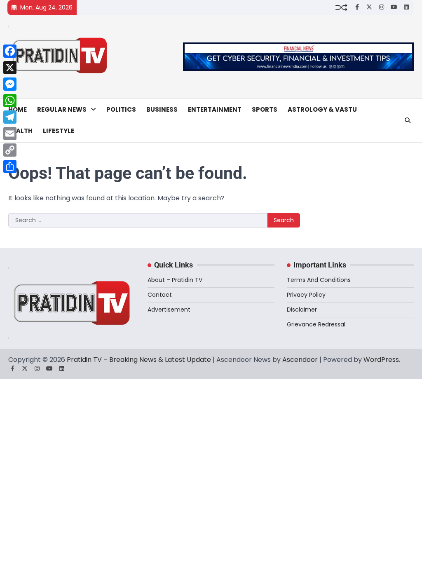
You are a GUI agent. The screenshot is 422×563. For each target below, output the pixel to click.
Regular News (62, 109)
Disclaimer (302, 309)
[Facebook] (10, 51)
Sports (264, 109)
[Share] (10, 166)
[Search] (407, 120)
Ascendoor (300, 359)
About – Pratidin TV (175, 280)
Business (162, 109)
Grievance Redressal (316, 324)
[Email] (10, 133)
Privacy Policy (306, 295)
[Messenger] (10, 84)
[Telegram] (10, 117)
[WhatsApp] (10, 100)
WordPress (381, 359)
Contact (160, 295)
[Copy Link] (10, 150)
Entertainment (214, 109)
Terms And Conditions (319, 280)
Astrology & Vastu (322, 109)
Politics (121, 109)
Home (17, 109)
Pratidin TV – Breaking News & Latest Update (139, 359)
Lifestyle (58, 131)
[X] (10, 67)
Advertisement (169, 309)
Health (20, 131)
